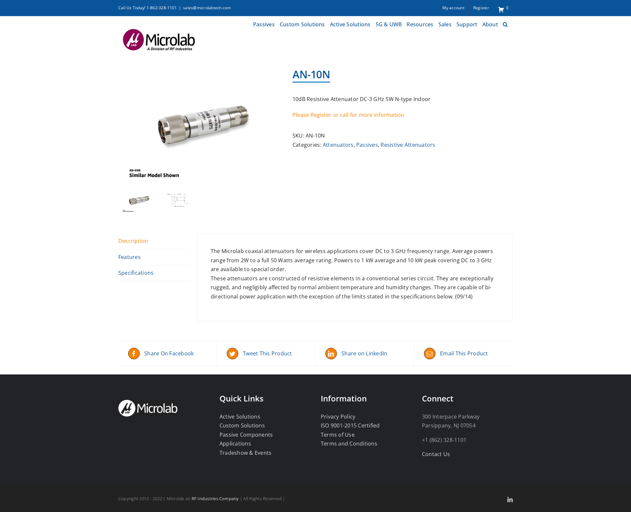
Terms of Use (338, 434)
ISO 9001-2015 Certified (350, 425)
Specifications (135, 272)
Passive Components (246, 434)
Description (133, 240)
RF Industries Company (215, 498)
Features (129, 257)
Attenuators (338, 144)
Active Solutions (240, 416)
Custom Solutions (242, 425)
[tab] (154, 241)
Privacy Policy (338, 416)
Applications (235, 443)
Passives (367, 144)
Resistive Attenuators (408, 144)
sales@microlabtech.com (207, 8)
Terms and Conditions (349, 443)
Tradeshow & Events (245, 452)
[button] (505, 23)
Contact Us (436, 454)
